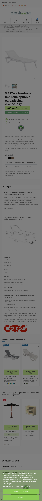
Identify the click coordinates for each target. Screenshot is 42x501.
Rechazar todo (21, 492)
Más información (8, 487)
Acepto (21, 497)
